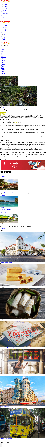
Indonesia (2, 54)
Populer (2, 56)
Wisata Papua (2, 70)
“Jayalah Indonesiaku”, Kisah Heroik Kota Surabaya (6, 262)
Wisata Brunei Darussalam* (4, 61)
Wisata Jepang (4, 5)
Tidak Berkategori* (3, 57)
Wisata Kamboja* (3, 66)
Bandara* (2, 50)
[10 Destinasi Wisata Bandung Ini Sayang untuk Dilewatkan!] (22, 423)
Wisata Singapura (5, 8)
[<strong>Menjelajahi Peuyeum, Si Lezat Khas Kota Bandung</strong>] (22, 303)
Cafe (2, 52)
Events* (2, 53)
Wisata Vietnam (4, 9)
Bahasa (2, 15)
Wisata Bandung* (3, 60)
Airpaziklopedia (3, 227)
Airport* (2, 48)
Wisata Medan (4, 10)
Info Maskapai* (3, 55)
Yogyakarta (2, 74)
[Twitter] (4, 172)
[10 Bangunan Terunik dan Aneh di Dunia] (22, 391)
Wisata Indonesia (5, 6)
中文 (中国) (4, 17)
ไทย (3, 19)
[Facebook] (3, 172)
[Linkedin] (8, 172)
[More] (10, 172)
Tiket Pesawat (4, 12)
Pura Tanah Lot (16, 122)
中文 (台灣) (4, 18)
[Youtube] (6, 172)
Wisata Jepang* (3, 65)
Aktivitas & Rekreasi (5, 13)
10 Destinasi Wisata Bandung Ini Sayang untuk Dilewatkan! (7, 438)
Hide (3, 111)
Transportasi (4, 14)
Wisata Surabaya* (3, 71)
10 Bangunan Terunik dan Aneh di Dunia (4, 406)
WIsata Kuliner (3, 67)
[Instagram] (1, 172)
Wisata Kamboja (5, 7)
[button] (1, 445)
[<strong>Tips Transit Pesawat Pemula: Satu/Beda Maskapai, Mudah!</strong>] (22, 361)
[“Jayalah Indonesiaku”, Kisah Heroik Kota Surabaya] (22, 247)
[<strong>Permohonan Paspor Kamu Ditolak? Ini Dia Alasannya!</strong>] (22, 334)
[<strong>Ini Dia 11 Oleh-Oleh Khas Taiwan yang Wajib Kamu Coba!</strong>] (22, 275)
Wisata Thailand (5, 4)
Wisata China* (3, 62)
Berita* (2, 51)
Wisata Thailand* (3, 72)
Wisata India (2, 63)
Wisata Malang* (3, 68)
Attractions (2, 49)
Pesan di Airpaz (3, 11)
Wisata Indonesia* (3, 64)
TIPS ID (2, 58)
